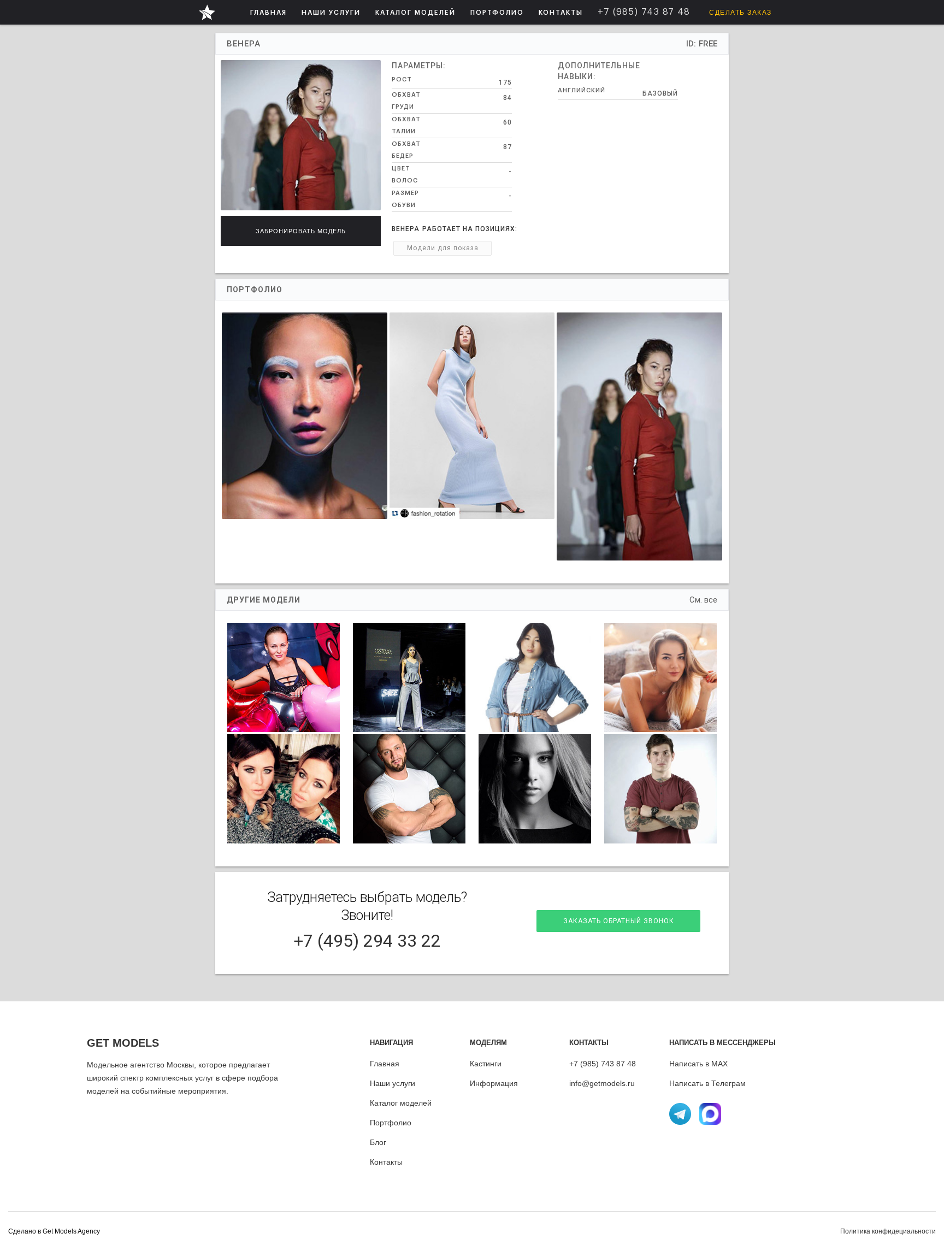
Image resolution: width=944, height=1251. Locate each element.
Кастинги (486, 1063)
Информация (494, 1083)
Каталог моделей (401, 1103)
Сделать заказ (740, 12)
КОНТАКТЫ (561, 12)
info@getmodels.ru (602, 1083)
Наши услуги (392, 1083)
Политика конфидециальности (888, 1231)
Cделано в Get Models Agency (54, 1231)
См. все (703, 600)
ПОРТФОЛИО (497, 12)
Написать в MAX (698, 1063)
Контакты (386, 1162)
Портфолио (390, 1122)
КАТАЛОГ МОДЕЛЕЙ (415, 12)
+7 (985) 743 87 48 (602, 1063)
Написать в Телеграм (707, 1083)
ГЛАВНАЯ (268, 12)
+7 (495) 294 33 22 (367, 940)
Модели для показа (443, 248)
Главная (384, 1063)
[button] (331, 12)
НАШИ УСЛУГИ (331, 12)
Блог (378, 1142)
